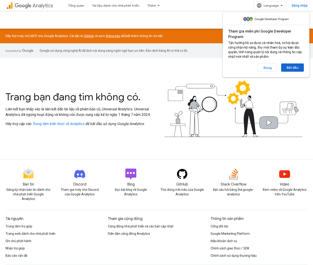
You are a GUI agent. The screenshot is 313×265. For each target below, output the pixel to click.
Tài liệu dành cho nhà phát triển (115, 5)
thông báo (113, 36)
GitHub (89, 36)
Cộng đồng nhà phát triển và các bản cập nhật (140, 226)
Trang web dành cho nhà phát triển (30, 233)
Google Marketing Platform (230, 233)
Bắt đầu (292, 68)
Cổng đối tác (219, 226)
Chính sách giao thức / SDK (230, 248)
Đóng (268, 68)
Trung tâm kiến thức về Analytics (59, 124)
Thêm (151, 5)
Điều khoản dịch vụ (224, 241)
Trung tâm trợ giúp (18, 226)
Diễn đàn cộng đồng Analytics (129, 233)
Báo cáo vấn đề (16, 255)
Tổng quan (76, 5)
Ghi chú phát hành (18, 241)
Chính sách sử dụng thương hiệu (234, 255)
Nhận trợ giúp (15, 248)
